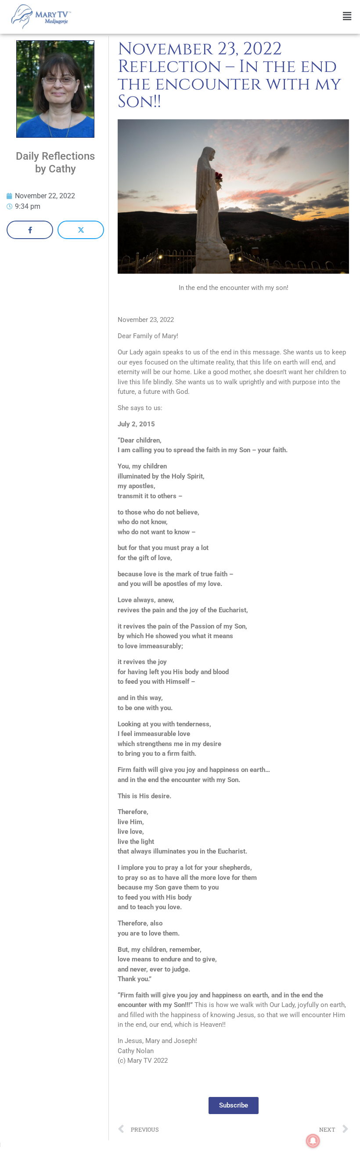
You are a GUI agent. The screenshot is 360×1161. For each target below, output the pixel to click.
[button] (217, 16)
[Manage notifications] (313, 1141)
